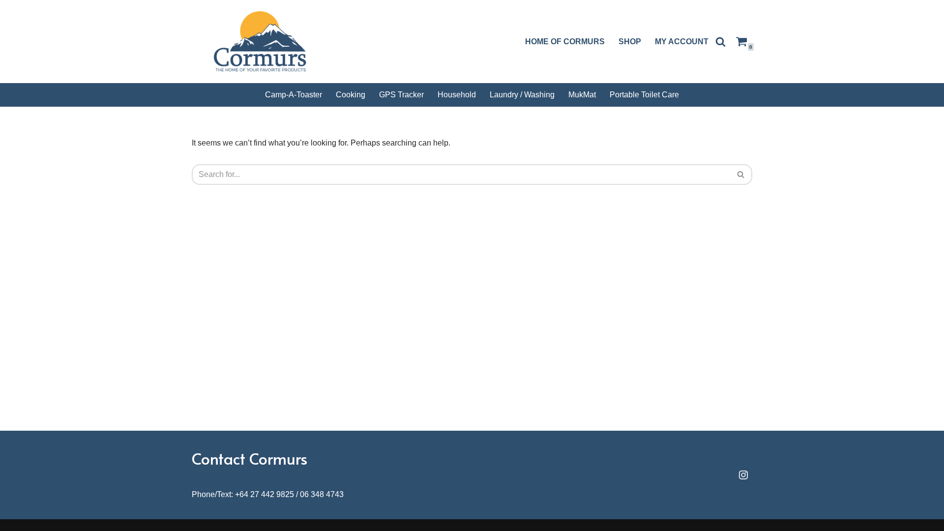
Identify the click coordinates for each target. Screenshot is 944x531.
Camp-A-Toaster (293, 94)
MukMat (582, 94)
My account (681, 41)
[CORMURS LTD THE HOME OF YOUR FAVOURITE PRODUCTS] (263, 41)
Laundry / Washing (522, 94)
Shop (630, 41)
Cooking (350, 94)
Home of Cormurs (565, 41)
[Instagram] (743, 475)
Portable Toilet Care (644, 94)
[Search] (720, 41)
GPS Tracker (401, 94)
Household (457, 94)
